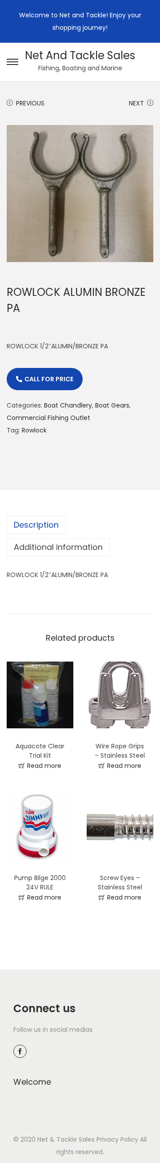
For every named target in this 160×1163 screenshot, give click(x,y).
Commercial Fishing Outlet (48, 417)
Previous (30, 103)
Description (36, 524)
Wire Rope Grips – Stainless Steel (120, 751)
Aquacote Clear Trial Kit (40, 751)
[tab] (80, 525)
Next (136, 103)
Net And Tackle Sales (80, 55)
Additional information (58, 547)
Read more (44, 766)
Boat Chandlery (68, 405)
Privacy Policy (117, 1139)
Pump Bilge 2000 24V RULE (40, 882)
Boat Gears (112, 405)
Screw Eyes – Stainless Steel (120, 882)
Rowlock (34, 430)
